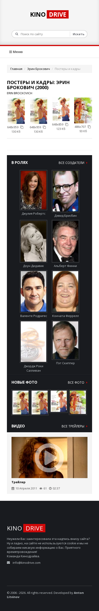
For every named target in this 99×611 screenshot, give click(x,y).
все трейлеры (73, 426)
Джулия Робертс (33, 213)
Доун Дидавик (33, 266)
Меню (17, 52)
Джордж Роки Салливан (33, 368)
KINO (48, 14)
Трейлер (19, 482)
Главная (16, 69)
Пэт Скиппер (65, 363)
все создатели (72, 162)
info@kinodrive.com (27, 563)
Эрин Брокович (38, 69)
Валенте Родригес (33, 316)
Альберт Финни (65, 266)
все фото (76, 382)
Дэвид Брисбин (65, 215)
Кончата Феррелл (65, 316)
